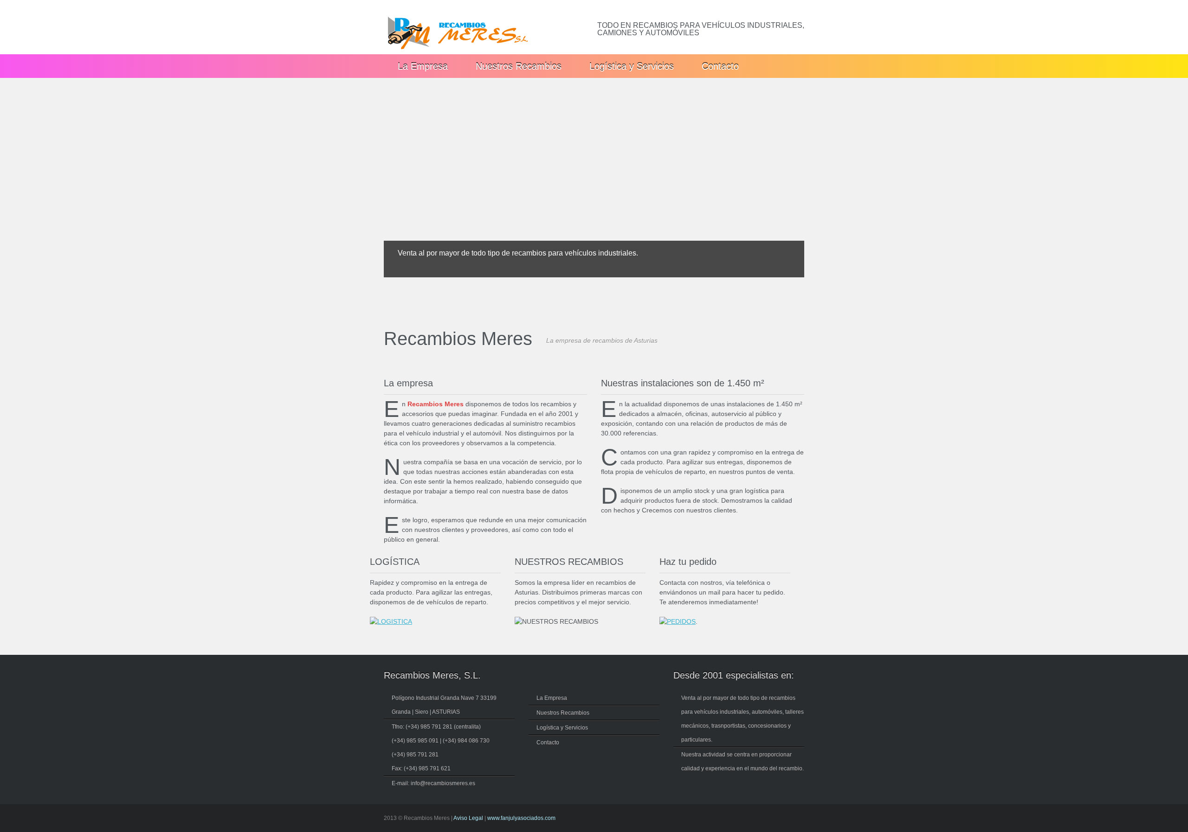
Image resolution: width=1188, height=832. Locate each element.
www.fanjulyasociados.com (521, 818)
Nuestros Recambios (519, 66)
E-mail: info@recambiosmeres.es (433, 783)
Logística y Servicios (631, 66)
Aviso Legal (467, 818)
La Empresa (423, 66)
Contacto (720, 66)
